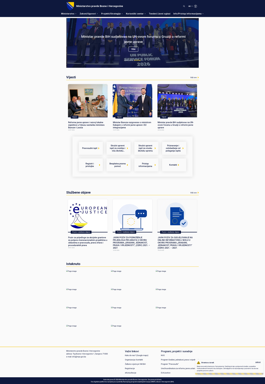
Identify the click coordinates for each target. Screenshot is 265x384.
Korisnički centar (135, 13)
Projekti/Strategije (111, 13)
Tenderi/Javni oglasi (159, 13)
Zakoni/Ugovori (88, 13)
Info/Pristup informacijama (187, 13)
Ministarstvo (67, 13)
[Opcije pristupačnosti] (195, 6)
